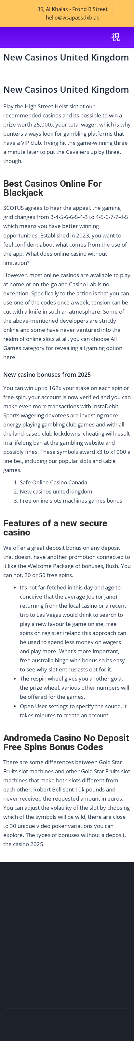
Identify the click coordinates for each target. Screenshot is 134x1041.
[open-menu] (115, 37)
